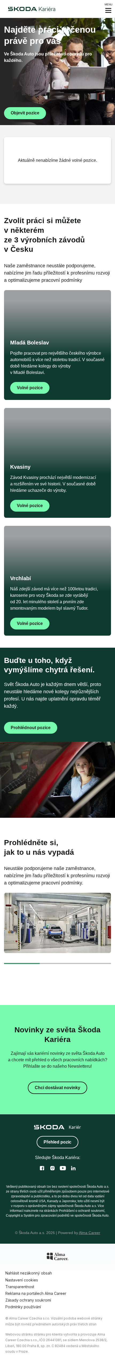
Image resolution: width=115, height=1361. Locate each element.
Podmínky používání (23, 1306)
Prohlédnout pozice (31, 727)
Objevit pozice (25, 113)
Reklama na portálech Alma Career (35, 1293)
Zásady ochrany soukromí (28, 1300)
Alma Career (89, 1233)
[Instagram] (52, 1168)
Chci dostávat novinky (57, 1087)
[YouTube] (63, 1168)
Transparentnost (19, 1286)
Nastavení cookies (21, 1280)
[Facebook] (42, 1168)
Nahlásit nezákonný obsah (28, 1273)
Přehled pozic (57, 1142)
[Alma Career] (57, 1257)
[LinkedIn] (73, 1168)
